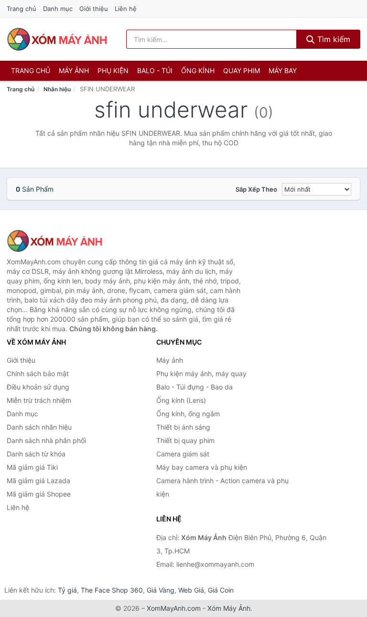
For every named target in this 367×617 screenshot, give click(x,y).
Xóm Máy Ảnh (228, 608)
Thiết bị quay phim (185, 440)
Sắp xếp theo (256, 189)
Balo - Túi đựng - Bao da (194, 387)
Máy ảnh (74, 70)
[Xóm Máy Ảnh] (54, 240)
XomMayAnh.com (174, 608)
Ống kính (198, 70)
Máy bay (283, 70)
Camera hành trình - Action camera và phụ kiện (222, 487)
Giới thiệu (93, 8)
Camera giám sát (182, 454)
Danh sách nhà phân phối (46, 440)
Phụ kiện (113, 70)
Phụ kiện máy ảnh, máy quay (201, 373)
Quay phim (241, 70)
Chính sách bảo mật (38, 373)
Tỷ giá (67, 590)
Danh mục (58, 8)
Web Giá (191, 590)
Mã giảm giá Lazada (38, 480)
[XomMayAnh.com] (57, 39)
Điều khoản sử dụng (38, 387)
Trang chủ (21, 8)
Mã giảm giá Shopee (39, 494)
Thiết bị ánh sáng (183, 427)
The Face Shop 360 (112, 590)
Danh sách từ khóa (36, 454)
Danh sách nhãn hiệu (39, 427)
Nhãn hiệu (57, 89)
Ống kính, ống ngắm (188, 414)
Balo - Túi (155, 70)
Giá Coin (221, 590)
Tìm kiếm (332, 39)
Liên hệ (126, 8)
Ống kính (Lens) (181, 400)
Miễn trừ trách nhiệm (39, 400)
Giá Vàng (160, 590)
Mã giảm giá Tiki (32, 467)
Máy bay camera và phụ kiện (201, 467)
